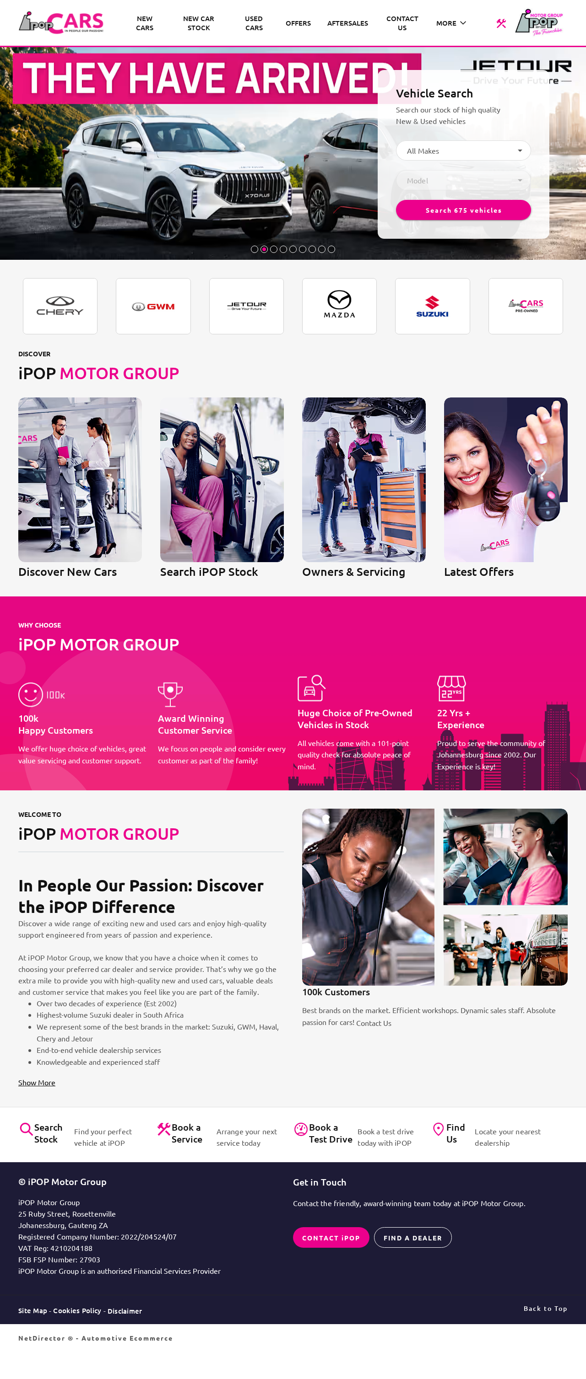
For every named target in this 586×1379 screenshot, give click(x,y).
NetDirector (43, 1338)
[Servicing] (501, 23)
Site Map (32, 1310)
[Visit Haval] (153, 306)
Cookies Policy (77, 1310)
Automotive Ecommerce (127, 1338)
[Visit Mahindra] (526, 306)
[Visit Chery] (60, 306)
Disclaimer (125, 1310)
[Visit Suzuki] (432, 306)
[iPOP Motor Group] (64, 23)
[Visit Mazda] (339, 306)
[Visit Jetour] (246, 306)
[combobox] (463, 150)
